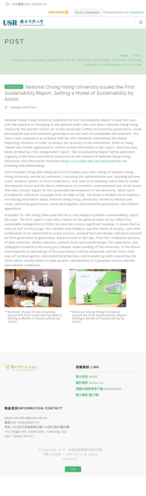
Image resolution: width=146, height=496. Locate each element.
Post (137, 56)
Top (73, 469)
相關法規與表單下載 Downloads (98, 389)
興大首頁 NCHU (87, 376)
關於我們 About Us (89, 382)
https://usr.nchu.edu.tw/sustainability (91, 161)
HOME (124, 56)
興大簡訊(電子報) (87, 395)
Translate (136, 12)
